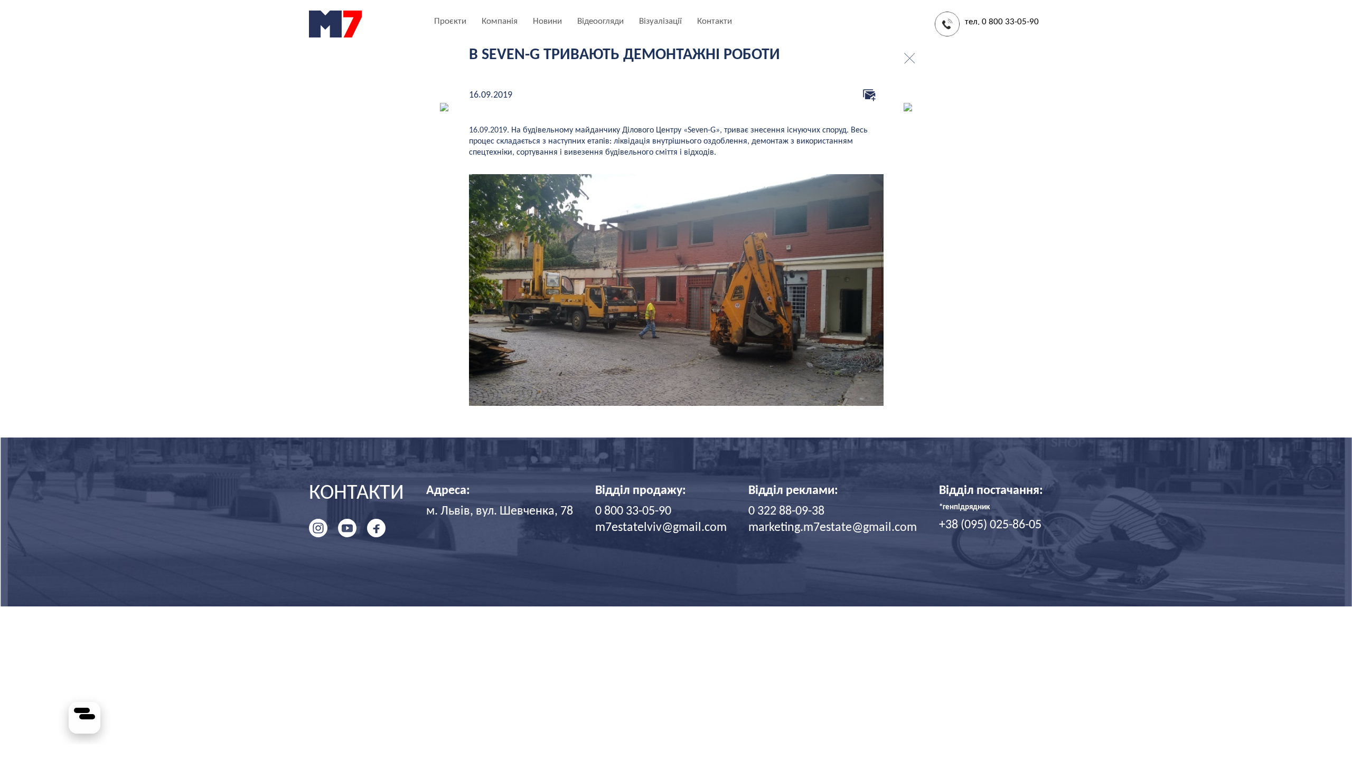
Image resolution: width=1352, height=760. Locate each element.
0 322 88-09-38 (786, 511)
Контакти (714, 21)
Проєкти (450, 21)
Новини (547, 21)
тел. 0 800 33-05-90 (1002, 21)
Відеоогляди (600, 21)
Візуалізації (660, 21)
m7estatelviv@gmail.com (661, 527)
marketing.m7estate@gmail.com (832, 527)
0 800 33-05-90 (633, 511)
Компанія (500, 21)
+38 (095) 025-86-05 (990, 525)
